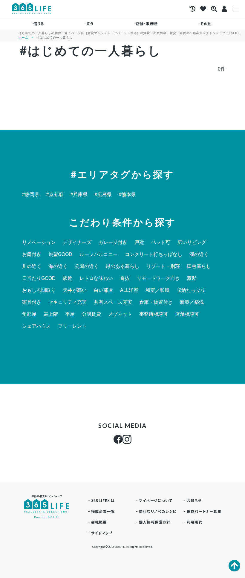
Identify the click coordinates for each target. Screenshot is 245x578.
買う (90, 23)
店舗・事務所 (147, 23)
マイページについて (155, 500)
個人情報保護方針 (155, 521)
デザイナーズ (77, 242)
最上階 (51, 314)
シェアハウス (36, 326)
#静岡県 (30, 194)
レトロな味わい (96, 278)
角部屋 (29, 314)
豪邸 (192, 278)
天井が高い (75, 290)
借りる (38, 23)
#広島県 (103, 194)
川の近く (31, 266)
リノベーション (39, 242)
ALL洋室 (129, 290)
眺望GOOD (60, 254)
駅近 (67, 278)
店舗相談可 (187, 314)
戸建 (139, 242)
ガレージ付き (113, 242)
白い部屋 (103, 290)
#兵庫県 (79, 194)
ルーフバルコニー (98, 254)
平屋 (70, 314)
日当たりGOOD (39, 278)
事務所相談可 (153, 314)
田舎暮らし (199, 266)
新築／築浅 (192, 302)
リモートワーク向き (158, 278)
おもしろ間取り (39, 290)
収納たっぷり (191, 290)
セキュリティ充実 (67, 302)
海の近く (58, 266)
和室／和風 (157, 290)
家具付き (31, 302)
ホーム (23, 37)
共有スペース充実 (113, 302)
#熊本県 (127, 194)
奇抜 (125, 278)
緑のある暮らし (122, 266)
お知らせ (194, 500)
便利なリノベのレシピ (157, 511)
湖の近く (199, 254)
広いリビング (191, 242)
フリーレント (72, 326)
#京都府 (54, 194)
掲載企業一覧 (103, 511)
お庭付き (31, 254)
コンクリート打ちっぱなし (153, 254)
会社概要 (99, 521)
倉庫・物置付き (156, 302)
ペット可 (160, 242)
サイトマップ (101, 532)
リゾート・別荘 (163, 266)
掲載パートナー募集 (204, 511)
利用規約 (195, 521)
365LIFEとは (103, 500)
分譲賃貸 (91, 314)
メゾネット (120, 314)
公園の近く (87, 266)
